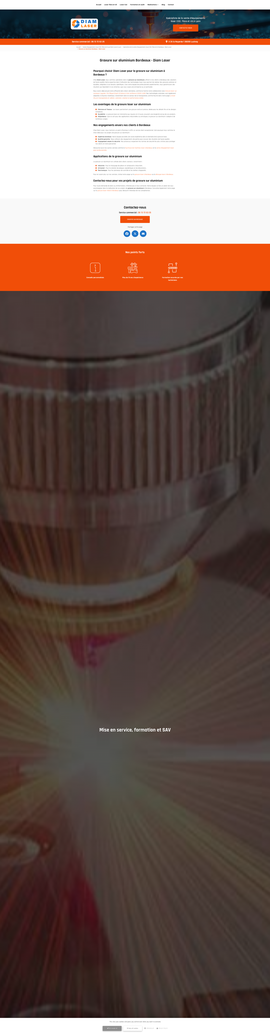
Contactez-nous (185, 28)
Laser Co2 (123, 5)
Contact (171, 5)
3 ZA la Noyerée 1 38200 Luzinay (183, 41)
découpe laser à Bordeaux (164, 174)
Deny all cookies (133, 1028)
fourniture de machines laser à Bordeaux (139, 148)
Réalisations (152, 5)
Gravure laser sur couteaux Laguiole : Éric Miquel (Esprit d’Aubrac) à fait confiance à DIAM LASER (135, 92)
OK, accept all (113, 1028)
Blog (163, 5)
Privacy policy (163, 1028)
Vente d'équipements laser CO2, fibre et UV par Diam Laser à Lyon (102, 47)
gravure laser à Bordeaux (143, 174)
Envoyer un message (135, 219)
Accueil (98, 5)
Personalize (150, 1028)
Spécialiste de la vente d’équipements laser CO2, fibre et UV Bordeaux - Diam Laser (147, 47)
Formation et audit (137, 5)
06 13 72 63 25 (98, 41)
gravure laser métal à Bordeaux (108, 190)
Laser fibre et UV (110, 5)
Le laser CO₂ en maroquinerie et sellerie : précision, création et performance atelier (134, 97)
